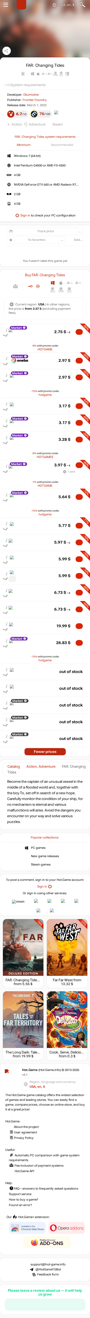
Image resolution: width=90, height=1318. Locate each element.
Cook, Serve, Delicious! (67, 1052)
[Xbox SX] (69, 290)
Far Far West (63, 980)
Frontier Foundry (35, 100)
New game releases (45, 856)
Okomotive (31, 94)
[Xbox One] (61, 290)
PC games (38, 847)
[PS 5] (78, 283)
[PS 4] (69, 283)
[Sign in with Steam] (18, 902)
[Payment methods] (15, 286)
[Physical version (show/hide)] (38, 286)
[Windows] (53, 283)
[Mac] (61, 283)
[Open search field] (82, 5)
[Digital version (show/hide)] (30, 286)
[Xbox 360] (53, 290)
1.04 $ (71, 471)
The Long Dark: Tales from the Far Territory (39, 1052)
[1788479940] (12, 579)
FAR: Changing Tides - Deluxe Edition (35, 980)
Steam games (40, 864)
